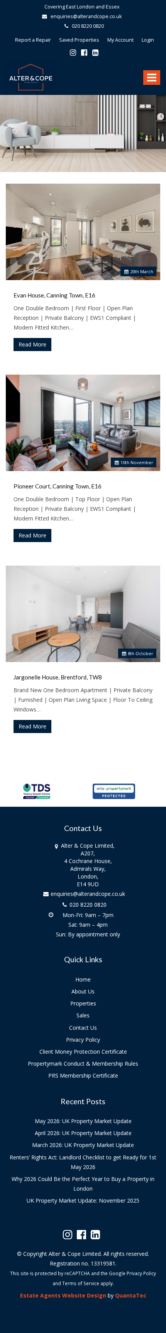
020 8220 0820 (86, 26)
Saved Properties (79, 40)
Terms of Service (80, 1283)
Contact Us (83, 1027)
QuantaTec (130, 1295)
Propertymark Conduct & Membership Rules (83, 1063)
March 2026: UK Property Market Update (83, 1145)
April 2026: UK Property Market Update (83, 1133)
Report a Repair (33, 40)
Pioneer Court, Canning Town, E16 (58, 486)
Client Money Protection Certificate (83, 1051)
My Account (120, 40)
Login (148, 40)
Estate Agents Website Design (63, 1295)
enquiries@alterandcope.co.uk (85, 16)
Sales (83, 1015)
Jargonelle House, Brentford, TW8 (58, 677)
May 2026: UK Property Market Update (83, 1121)
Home (83, 979)
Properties (83, 1003)
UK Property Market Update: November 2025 (83, 1200)
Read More (32, 344)
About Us (83, 991)
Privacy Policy (83, 1039)
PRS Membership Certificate (83, 1075)
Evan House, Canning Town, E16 (54, 295)
